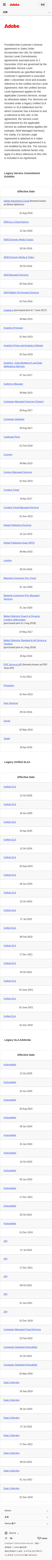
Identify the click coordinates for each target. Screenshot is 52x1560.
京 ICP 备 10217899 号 (33, 1551)
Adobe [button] (8, 1510)
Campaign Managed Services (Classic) (24, 401)
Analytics (8, 310)
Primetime (9, 685)
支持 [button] (7, 1517)
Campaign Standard (14, 419)
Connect (8, 454)
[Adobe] (15, 4)
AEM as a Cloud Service (16, 222)
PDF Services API (13, 664)
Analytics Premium (13, 328)
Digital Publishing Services (17, 525)
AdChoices (32, 1555)
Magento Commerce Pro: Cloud (20, 578)
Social (7, 721)
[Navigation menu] (4, 4)
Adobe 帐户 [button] (10, 1523)
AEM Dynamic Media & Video (19, 257)
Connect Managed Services (18, 472)
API (5, 1241)
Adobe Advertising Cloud (16, 201)
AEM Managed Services (16, 275)
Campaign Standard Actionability (20, 1347)
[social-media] (11, 1538)
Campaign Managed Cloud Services (22, 1329)
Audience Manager (13, 384)
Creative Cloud (11, 490)
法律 (5, 12)
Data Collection (11, 1382)
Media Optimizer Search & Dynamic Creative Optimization (22, 618)
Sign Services (11, 703)
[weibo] (6, 1538)
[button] (26, 1533)
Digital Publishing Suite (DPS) (19, 543)
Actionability (10, 1064)
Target (7, 738)
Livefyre (8, 560)
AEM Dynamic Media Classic (19, 239)
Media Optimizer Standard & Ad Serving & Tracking (25, 642)
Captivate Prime (12, 437)
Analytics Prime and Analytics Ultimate (23, 345)
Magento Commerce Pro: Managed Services (21, 597)
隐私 (37, 1543)
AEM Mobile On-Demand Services (21, 292)
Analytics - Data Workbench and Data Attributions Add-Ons (23, 365)
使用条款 (8, 1547)
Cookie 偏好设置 (19, 1547)
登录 (43, 4)
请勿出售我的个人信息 (13, 1551)
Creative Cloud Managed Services (21, 507)
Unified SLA (10, 787)
